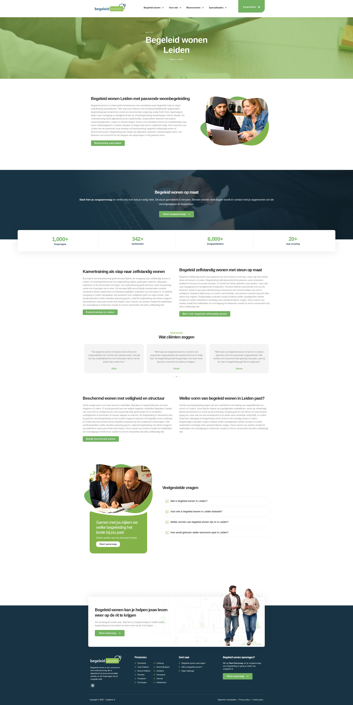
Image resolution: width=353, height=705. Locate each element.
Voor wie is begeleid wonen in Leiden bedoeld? (196, 511)
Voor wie (173, 7)
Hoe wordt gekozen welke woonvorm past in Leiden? (199, 532)
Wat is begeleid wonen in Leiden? (188, 501)
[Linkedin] (92, 685)
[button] (176, 376)
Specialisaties (216, 7)
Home (172, 59)
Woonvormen (193, 7)
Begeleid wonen (152, 7)
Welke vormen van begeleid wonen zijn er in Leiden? (199, 522)
